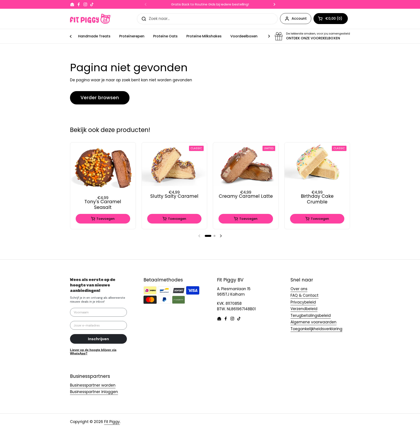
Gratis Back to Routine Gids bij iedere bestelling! (210, 4)
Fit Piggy (112, 421)
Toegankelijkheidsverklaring (316, 328)
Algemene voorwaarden (313, 322)
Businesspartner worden (93, 385)
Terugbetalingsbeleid (310, 315)
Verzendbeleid (303, 308)
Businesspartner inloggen (94, 391)
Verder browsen (99, 97)
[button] (208, 236)
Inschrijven (98, 339)
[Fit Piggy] (90, 19)
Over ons (298, 288)
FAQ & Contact (304, 295)
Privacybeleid (303, 302)
